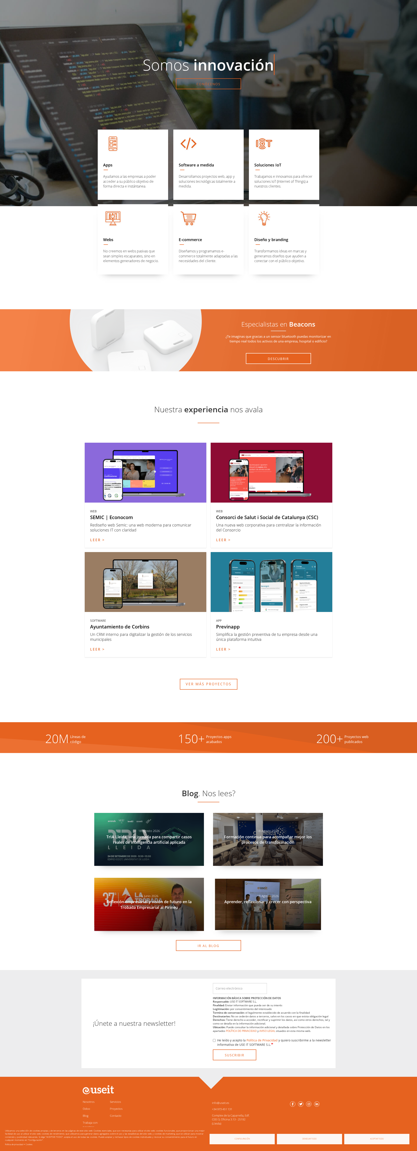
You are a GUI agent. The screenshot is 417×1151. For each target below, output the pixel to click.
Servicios (115, 1102)
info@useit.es (220, 1103)
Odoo (86, 1109)
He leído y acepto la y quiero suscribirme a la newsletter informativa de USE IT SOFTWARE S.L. (274, 1042)
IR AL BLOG (208, 946)
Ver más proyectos (209, 684)
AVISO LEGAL (267, 1031)
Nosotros (88, 1102)
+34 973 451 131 (222, 1109)
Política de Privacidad (262, 1040)
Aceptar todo (377, 1139)
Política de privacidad (14, 1144)
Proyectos (116, 1109)
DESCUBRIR (278, 359)
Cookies (29, 1144)
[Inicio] (97, 1090)
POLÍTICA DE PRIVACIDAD (241, 1031)
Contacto (115, 1116)
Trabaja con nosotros (90, 1125)
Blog (85, 1116)
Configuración (242, 1139)
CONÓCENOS (208, 84)
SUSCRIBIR (234, 1055)
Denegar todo (309, 1139)
